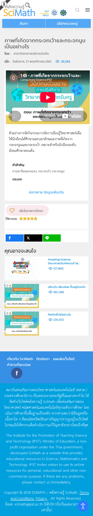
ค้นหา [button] (24, 23)
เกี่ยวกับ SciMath (20, 358)
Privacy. (42, 498)
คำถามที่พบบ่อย (19, 364)
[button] (88, 10)
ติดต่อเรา (43, 358)
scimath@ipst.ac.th (28, 504)
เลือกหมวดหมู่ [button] (67, 23)
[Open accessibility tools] (83, 506)
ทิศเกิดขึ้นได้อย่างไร (59, 314)
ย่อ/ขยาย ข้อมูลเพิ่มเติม (46, 192)
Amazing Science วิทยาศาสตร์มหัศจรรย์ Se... (64, 261)
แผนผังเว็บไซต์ (63, 358)
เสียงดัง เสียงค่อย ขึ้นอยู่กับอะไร (67, 287)
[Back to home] (19, 9)
